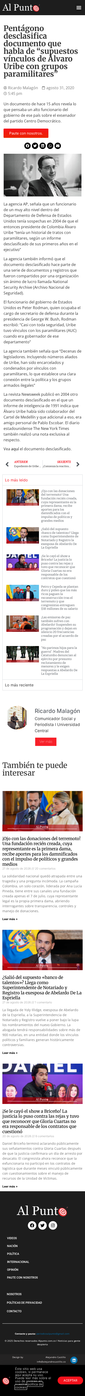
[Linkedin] (73, 1360)
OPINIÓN (12, 1269)
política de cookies (28, 1385)
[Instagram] (53, 1225)
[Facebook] (32, 1225)
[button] (79, 7)
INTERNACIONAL (18, 1262)
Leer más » (10, 919)
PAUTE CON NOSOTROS (22, 1277)
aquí (15, 448)
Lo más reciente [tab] (19, 685)
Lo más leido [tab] (16, 480)
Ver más (45, 742)
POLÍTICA (13, 1254)
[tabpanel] (42, 582)
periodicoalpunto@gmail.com (52, 1333)
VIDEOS (12, 1238)
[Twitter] (42, 1225)
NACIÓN (12, 1246)
